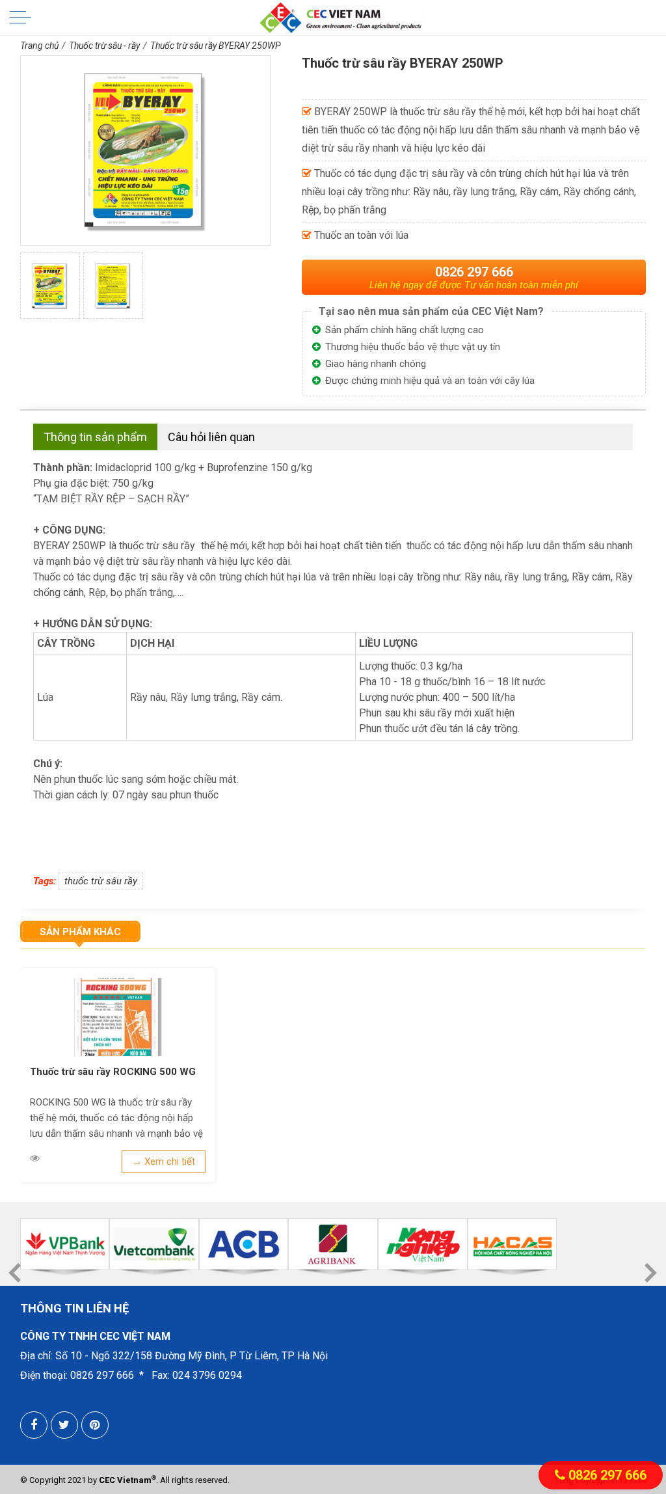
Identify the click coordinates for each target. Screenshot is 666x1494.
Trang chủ (39, 45)
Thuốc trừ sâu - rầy (104, 45)
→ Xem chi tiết (163, 1161)
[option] (50, 285)
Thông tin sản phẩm (95, 437)
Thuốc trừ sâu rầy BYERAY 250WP (215, 45)
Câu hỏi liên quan (211, 437)
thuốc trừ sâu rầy (100, 881)
